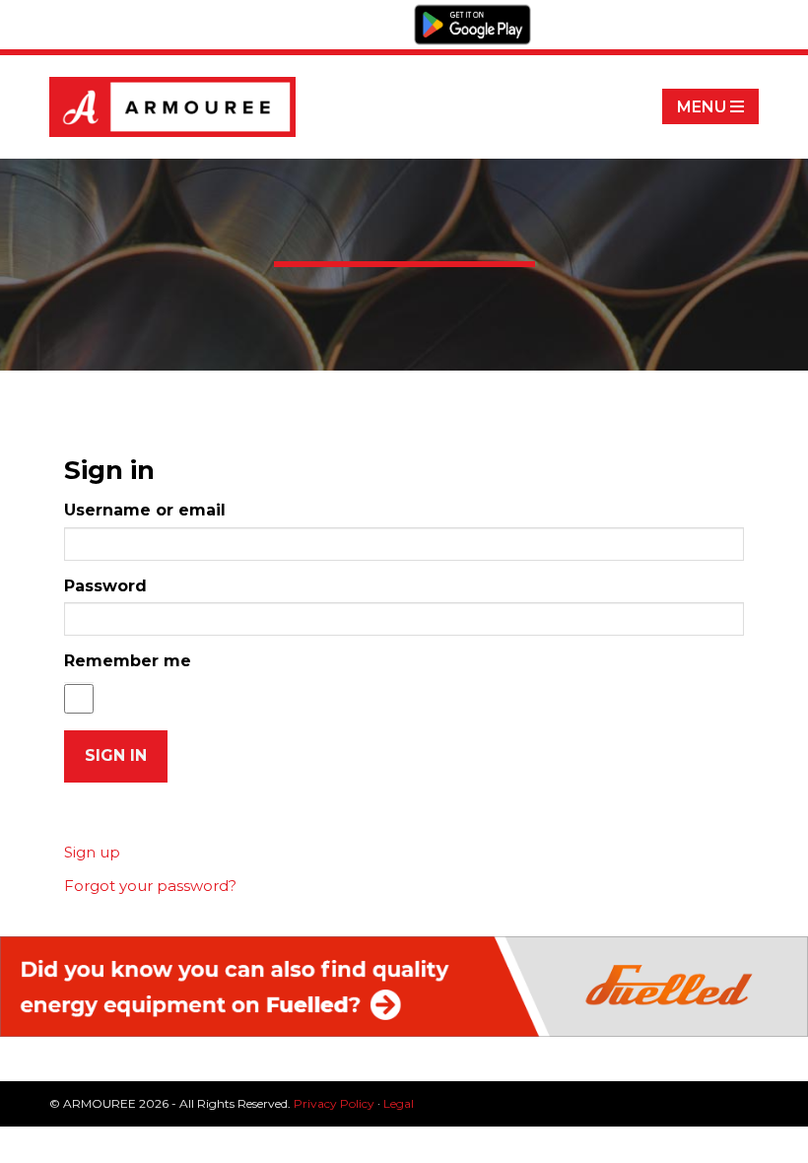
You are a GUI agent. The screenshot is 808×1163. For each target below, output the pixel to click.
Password (105, 586)
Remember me (127, 660)
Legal (398, 1103)
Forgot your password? (150, 885)
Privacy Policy (334, 1103)
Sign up (92, 852)
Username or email (145, 510)
